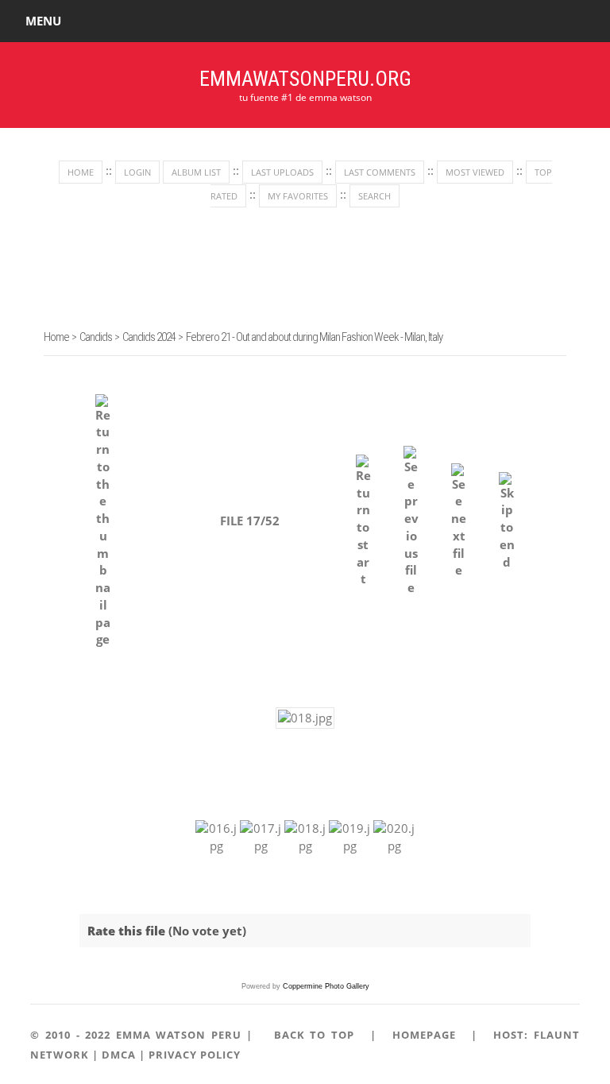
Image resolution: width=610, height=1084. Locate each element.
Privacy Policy (195, 1054)
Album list (196, 172)
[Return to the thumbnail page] (102, 521)
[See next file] (458, 521)
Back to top (314, 1035)
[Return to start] (363, 521)
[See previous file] (411, 521)
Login (137, 172)
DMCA (119, 1054)
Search (374, 196)
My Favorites (298, 196)
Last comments (379, 172)
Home (81, 172)
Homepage (424, 1035)
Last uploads (282, 172)
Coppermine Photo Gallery (326, 986)
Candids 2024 (149, 337)
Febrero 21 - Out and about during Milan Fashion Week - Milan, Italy (314, 337)
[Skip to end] (506, 521)
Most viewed (475, 172)
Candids (95, 337)
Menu (43, 21)
